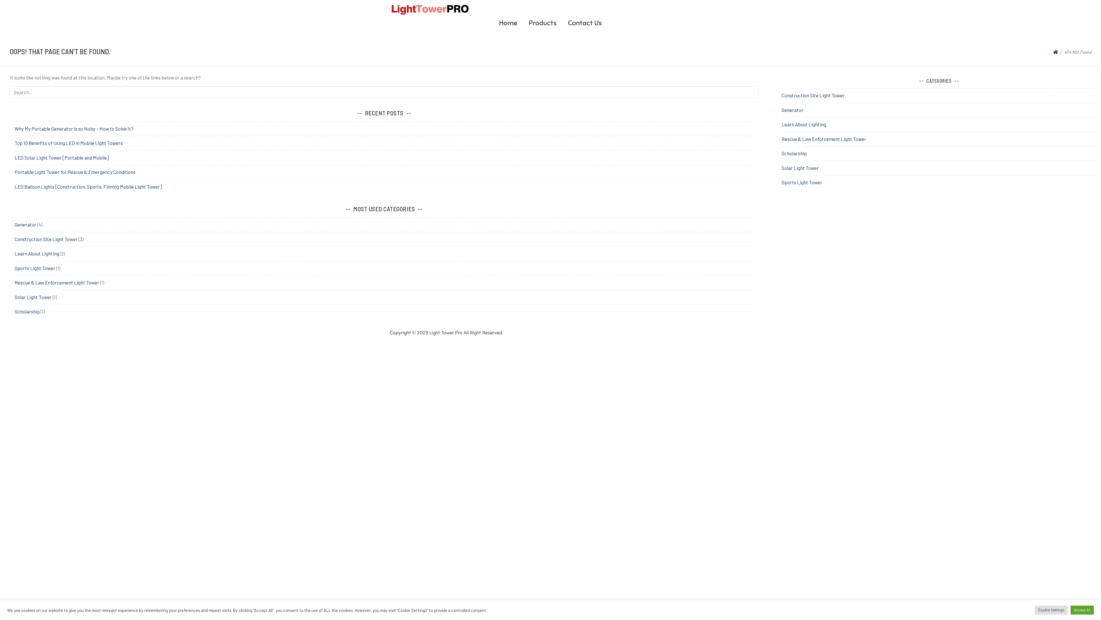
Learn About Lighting (37, 253)
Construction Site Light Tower (46, 239)
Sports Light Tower (35, 268)
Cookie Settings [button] (1051, 610)
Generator (25, 224)
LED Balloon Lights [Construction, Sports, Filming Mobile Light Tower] (88, 186)
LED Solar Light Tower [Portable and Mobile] (62, 157)
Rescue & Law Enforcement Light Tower (57, 282)
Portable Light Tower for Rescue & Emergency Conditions (75, 172)
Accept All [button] (1082, 610)
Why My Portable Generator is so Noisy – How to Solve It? (74, 128)
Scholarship (27, 311)
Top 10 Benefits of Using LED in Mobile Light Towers (69, 143)
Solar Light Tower (33, 297)
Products (543, 23)
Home (508, 23)
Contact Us (585, 23)
